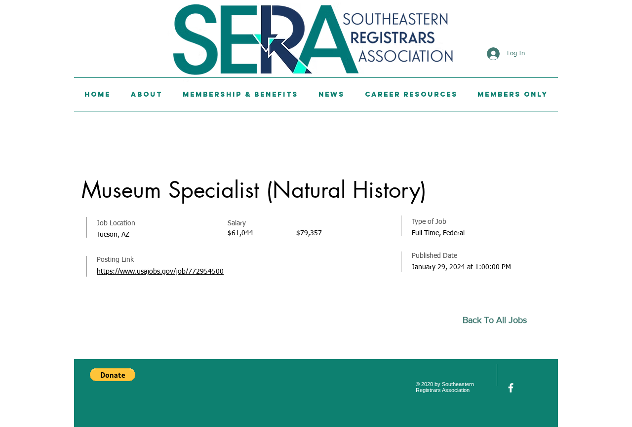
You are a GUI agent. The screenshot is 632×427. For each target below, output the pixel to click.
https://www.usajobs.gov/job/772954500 (160, 271)
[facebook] (511, 388)
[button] (112, 374)
